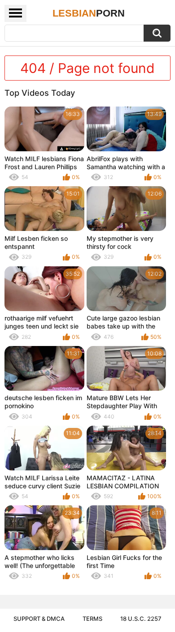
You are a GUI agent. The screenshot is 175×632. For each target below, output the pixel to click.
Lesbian (88, 13)
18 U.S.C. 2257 (141, 618)
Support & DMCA (39, 618)
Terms (92, 618)
